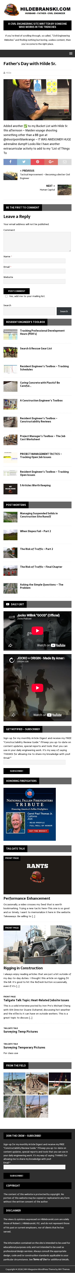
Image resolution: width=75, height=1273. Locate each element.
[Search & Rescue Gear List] (10, 352)
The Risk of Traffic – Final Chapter (41, 567)
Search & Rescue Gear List (36, 348)
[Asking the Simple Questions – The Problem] (10, 588)
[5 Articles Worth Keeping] (10, 489)
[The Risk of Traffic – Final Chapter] (10, 570)
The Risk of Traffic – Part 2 (36, 549)
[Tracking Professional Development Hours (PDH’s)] (10, 334)
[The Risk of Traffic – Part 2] (10, 552)
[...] (33, 916)
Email (6, 267)
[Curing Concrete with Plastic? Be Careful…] (10, 386)
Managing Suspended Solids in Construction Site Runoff (39, 515)
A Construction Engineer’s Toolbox (41, 400)
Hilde (8, 73)
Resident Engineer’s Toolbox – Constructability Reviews (38, 419)
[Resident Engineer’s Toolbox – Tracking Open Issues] (10, 473)
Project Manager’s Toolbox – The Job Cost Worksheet (42, 437)
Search (7, 305)
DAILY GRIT (17, 604)
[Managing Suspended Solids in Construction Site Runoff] (10, 517)
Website (8, 277)
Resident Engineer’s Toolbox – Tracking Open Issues (44, 473)
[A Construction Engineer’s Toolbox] (10, 404)
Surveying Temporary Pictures (24, 1047)
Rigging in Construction (23, 968)
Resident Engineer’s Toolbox (25, 322)
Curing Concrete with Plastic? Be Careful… (40, 384)
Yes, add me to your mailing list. (27, 296)
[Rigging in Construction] (37, 944)
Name (7, 256)
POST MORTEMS (16, 505)
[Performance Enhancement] (37, 875)
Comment (9, 230)
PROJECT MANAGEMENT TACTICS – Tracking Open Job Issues (41, 455)
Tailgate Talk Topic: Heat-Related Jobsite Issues (36, 1000)
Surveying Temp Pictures (20, 1031)
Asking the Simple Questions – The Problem (41, 586)
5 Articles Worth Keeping (35, 485)
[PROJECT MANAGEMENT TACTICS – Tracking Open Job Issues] (10, 457)
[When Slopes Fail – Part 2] (10, 535)
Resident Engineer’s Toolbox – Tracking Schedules (44, 367)
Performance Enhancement (26, 898)
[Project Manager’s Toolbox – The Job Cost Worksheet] (10, 440)
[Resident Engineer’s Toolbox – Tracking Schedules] (10, 369)
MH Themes (64, 1269)
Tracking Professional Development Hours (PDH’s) (42, 332)
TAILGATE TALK (15, 849)
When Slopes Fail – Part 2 (35, 531)
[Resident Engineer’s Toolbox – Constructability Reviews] (10, 422)
